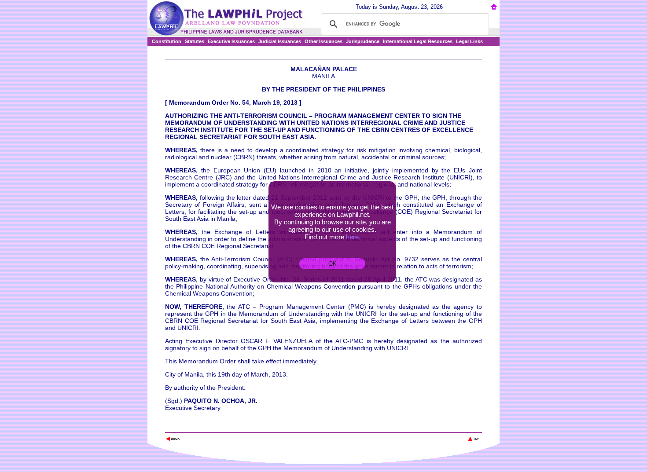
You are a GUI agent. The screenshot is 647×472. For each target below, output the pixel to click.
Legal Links (469, 41)
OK (332, 263)
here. (353, 237)
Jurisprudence (362, 41)
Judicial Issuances (279, 41)
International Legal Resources (417, 41)
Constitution (166, 41)
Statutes (194, 41)
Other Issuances (323, 41)
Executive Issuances (231, 41)
